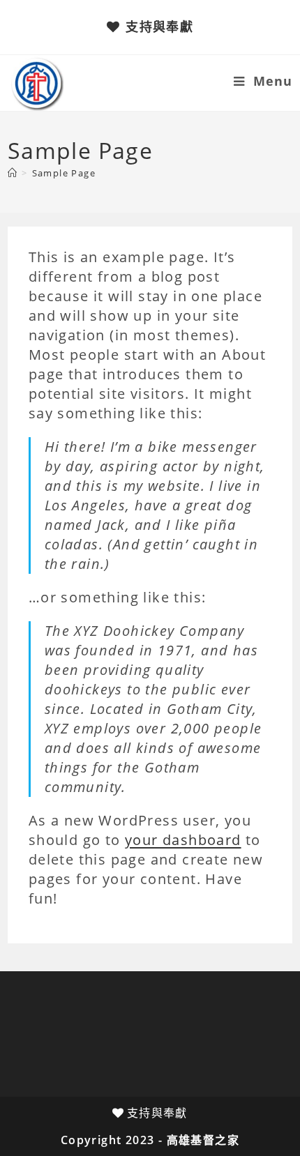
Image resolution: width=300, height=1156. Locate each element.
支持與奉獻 (159, 26)
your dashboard (183, 839)
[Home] (12, 173)
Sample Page (64, 173)
